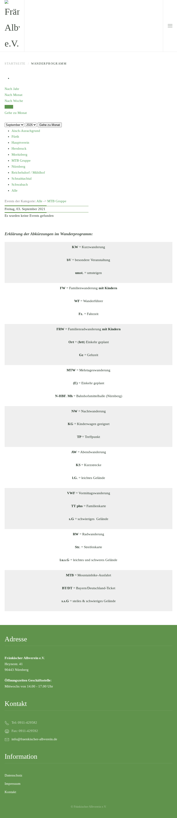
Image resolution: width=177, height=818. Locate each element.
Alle (39, 201)
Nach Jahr (12, 89)
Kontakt (10, 792)
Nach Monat (13, 95)
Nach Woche (14, 101)
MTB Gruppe (56, 201)
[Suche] (6, 119)
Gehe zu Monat (49, 125)
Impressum (13, 783)
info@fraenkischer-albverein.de (34, 739)
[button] (170, 26)
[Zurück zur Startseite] (12, 26)
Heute (9, 107)
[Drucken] (13, 78)
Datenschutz (13, 775)
